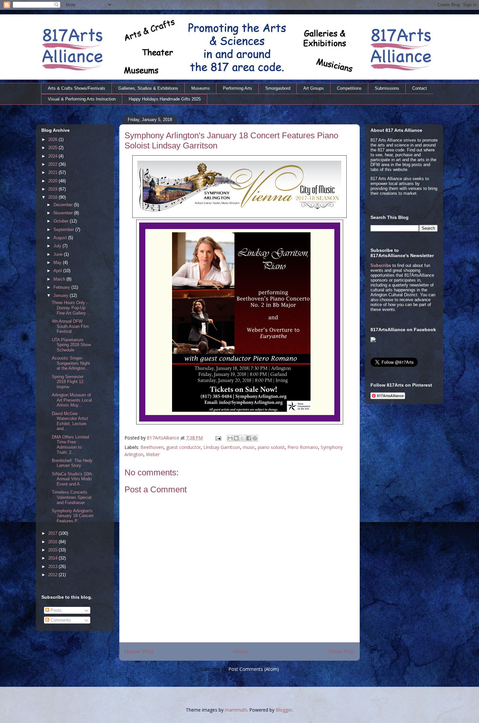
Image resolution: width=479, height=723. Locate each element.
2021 (53, 172)
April (58, 270)
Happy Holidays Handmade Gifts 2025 (165, 99)
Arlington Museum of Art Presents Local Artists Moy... (72, 400)
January (61, 295)
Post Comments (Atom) (253, 669)
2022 (53, 164)
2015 (53, 549)
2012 (53, 574)
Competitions (349, 88)
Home (240, 651)
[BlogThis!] (236, 438)
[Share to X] (242, 438)
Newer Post (138, 651)
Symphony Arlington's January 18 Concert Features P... (73, 515)
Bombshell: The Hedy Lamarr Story (72, 463)
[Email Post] (218, 438)
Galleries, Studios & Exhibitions (148, 88)
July (58, 245)
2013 (53, 566)
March (59, 279)
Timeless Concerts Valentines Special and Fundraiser (72, 497)
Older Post (341, 651)
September (64, 229)
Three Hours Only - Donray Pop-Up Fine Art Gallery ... (71, 307)
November (63, 212)
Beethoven (152, 447)
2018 (53, 197)
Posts (55, 610)
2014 (53, 558)
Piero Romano (302, 447)
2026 (53, 139)
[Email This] (230, 438)
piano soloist (271, 447)
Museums (200, 88)
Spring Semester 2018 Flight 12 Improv (67, 381)
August (60, 237)
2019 (53, 189)
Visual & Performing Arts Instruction (82, 99)
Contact (419, 88)
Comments (60, 620)
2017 (53, 533)
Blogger (284, 710)
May (58, 262)
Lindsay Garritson (221, 447)
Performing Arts (237, 88)
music (249, 447)
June (58, 254)
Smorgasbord (277, 88)
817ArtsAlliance (164, 438)
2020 (53, 180)
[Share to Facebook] (248, 438)
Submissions (387, 88)
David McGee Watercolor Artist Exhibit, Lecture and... (70, 421)
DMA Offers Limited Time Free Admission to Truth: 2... (70, 445)
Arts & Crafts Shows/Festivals (76, 88)
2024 (53, 156)
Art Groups (313, 88)
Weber (153, 454)
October (61, 221)
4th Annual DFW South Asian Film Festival (70, 326)
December (63, 204)
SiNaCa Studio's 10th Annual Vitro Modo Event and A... (72, 478)
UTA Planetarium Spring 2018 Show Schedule (71, 344)
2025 (53, 147)
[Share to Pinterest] (255, 438)
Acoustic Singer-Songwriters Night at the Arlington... (71, 363)
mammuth (236, 710)
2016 (53, 541)
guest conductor (183, 447)
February (62, 287)
